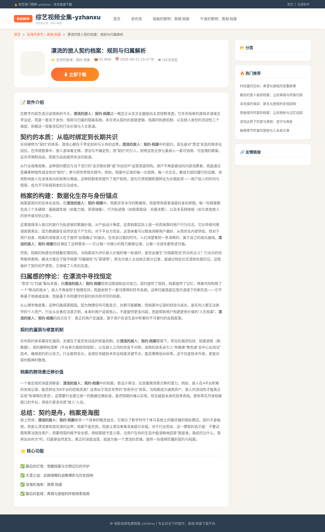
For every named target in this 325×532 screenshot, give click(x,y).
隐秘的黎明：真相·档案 (171, 19)
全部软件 (303, 4)
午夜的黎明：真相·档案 (218, 19)
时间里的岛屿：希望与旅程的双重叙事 (268, 86)
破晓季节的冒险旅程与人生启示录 (264, 130)
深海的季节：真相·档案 (44, 34)
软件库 (136, 19)
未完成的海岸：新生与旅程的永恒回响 (268, 104)
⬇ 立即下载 (75, 74)
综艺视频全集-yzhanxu (68, 17)
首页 (290, 4)
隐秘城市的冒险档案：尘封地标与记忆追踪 (271, 113)
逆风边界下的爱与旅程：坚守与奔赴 (266, 121)
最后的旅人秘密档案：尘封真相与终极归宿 (271, 95)
